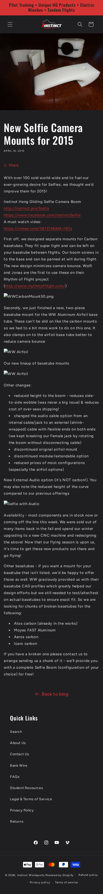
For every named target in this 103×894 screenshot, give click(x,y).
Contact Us (19, 754)
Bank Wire (18, 765)
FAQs (15, 777)
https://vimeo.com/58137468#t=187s (38, 228)
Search (16, 732)
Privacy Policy (22, 810)
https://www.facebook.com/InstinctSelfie (42, 215)
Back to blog (55, 694)
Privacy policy (40, 882)
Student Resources (26, 788)
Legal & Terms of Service (31, 799)
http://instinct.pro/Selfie (26, 208)
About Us (18, 743)
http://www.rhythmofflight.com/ (35, 286)
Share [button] (14, 165)
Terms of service (66, 882)
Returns (17, 821)
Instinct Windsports (31, 875)
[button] (10, 24)
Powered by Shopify (60, 875)
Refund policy (88, 875)
